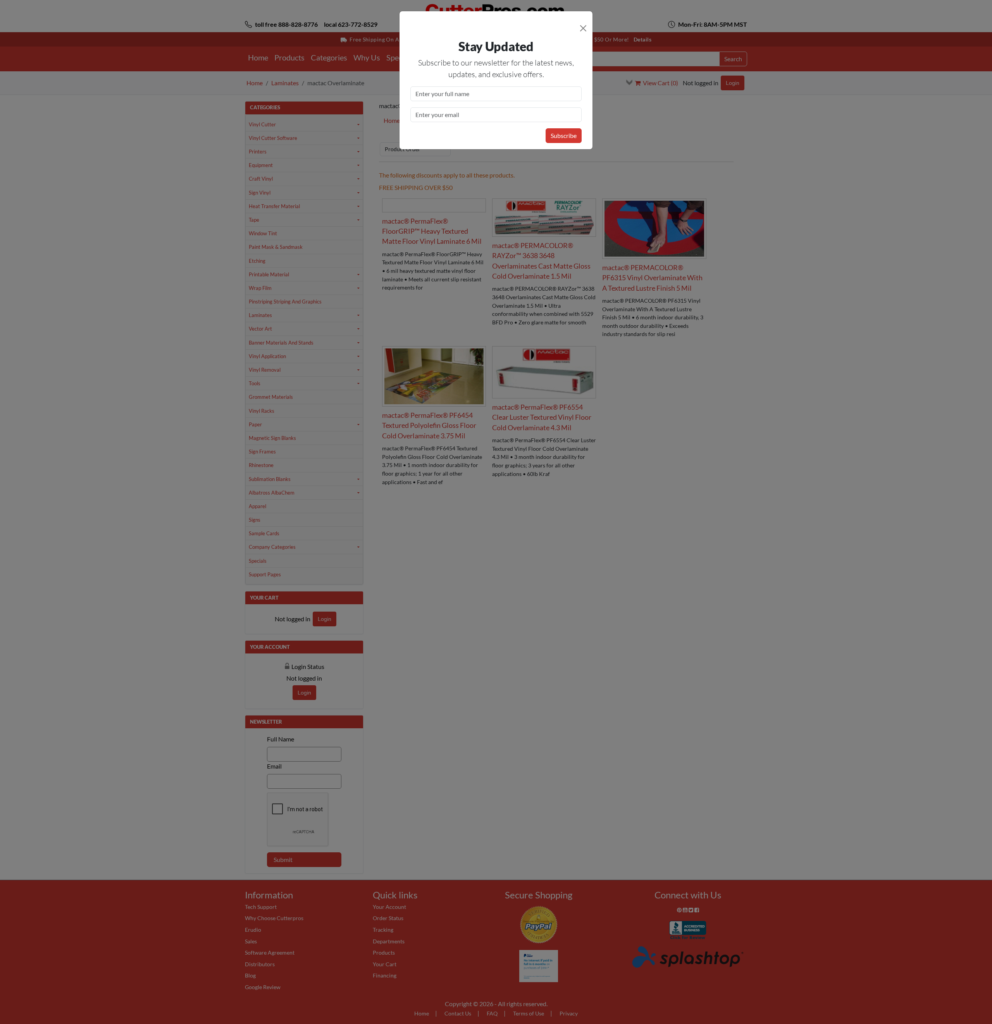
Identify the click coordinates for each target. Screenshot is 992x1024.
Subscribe (564, 135)
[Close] (583, 28)
